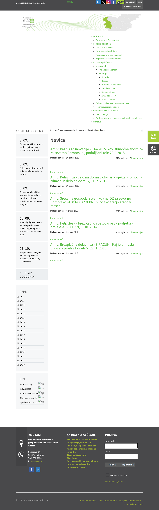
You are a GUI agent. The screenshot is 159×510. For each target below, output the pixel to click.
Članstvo (97, 121)
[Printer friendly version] (142, 130)
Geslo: (108, 451)
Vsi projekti (101, 66)
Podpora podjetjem (102, 43)
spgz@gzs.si (36, 461)
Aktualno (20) (26, 384)
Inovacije (103, 73)
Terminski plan (108, 88)
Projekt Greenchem (108, 69)
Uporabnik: (110, 441)
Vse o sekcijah (102, 114)
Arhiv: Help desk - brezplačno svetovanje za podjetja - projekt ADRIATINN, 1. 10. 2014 (91, 225)
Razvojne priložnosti (102, 62)
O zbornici (98, 36)
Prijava (112, 464)
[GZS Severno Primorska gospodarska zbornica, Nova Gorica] (30, 2)
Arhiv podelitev (109, 95)
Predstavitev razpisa (111, 84)
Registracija (128, 464)
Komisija (105, 77)
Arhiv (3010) (25, 389)
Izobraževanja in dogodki (107, 106)
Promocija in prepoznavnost (109, 55)
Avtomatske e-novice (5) (31, 393)
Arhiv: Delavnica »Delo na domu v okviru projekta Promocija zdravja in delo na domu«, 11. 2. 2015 (96, 179)
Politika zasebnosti (108, 500)
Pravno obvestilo (88, 500)
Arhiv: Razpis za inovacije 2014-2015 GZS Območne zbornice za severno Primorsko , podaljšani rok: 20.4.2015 (96, 151)
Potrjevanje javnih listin (106, 51)
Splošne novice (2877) (30, 402)
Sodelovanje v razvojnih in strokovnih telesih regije (119, 118)
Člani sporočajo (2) (28, 397)
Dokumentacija (108, 92)
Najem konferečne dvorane (108, 58)
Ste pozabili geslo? (114, 481)
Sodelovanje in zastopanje (105, 110)
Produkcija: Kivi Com (134, 504)
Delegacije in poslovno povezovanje (112, 103)
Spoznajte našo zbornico (107, 40)
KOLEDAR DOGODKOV (27, 274)
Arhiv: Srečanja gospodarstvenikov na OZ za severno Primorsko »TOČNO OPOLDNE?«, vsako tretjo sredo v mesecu (90, 202)
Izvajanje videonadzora (130, 500)
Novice (102, 130)
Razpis (105, 80)
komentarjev (137, 158)
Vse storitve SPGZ (104, 47)
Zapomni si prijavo (118, 475)
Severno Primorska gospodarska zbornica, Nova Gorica (74, 130)
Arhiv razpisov (108, 99)
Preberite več (56, 172)
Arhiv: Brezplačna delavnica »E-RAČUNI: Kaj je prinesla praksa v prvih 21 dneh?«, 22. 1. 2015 (92, 246)
